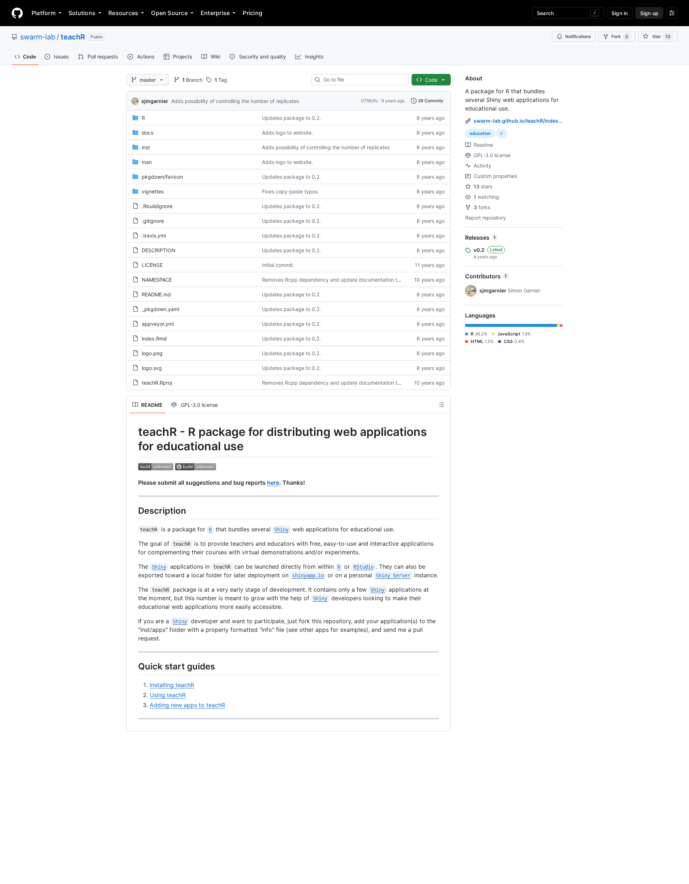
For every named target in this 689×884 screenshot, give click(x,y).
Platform (44, 13)
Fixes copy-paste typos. (290, 191)
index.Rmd (154, 338)
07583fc (369, 100)
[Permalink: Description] (133, 511)
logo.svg (152, 368)
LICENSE (152, 265)
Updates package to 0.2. (291, 118)
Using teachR (168, 695)
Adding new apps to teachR (187, 705)
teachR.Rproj (157, 383)
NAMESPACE (157, 280)
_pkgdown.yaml (160, 309)
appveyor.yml (158, 324)
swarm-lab (37, 37)
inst (146, 147)
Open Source (169, 13)
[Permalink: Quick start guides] (133, 666)
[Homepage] (17, 13)
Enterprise (215, 13)
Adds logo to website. (287, 133)
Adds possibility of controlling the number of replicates (235, 101)
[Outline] (441, 404)
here (273, 482)
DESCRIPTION (158, 250)
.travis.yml (154, 235)
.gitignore (153, 221)
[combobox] (363, 79)
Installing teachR (172, 684)
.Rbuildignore (157, 206)
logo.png (152, 353)
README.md (156, 294)
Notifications (578, 36)
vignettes (153, 191)
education (480, 133)
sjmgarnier (154, 101)
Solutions (82, 13)
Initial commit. (278, 265)
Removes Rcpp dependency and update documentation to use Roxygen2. (349, 280)
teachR (73, 37)
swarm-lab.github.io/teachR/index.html (522, 121)
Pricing (252, 13)
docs (147, 133)
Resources (123, 13)
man (147, 162)
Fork (619, 36)
